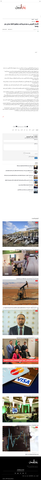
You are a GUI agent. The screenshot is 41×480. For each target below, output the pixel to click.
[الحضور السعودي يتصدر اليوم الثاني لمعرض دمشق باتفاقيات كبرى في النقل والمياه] (20, 275)
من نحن (34, 475)
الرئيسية (36, 19)
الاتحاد (30, 129)
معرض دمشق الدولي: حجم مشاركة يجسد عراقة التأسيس (25, 189)
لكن (24, 129)
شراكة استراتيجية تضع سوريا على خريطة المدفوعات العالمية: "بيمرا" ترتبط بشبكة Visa (26, 367)
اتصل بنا (23, 475)
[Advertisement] (20, 64)
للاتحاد (16, 129)
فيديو (27, 475)
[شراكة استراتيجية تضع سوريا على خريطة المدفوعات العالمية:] (20, 363)
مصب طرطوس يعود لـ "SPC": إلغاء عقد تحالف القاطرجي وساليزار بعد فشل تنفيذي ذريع (26, 249)
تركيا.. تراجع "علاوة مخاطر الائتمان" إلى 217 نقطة (31, 454)
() (25, 126)
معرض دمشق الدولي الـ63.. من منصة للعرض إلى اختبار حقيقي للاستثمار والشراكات (27, 425)
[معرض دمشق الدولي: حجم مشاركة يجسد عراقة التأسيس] (36, 192)
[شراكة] (20, 334)
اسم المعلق (36, 139)
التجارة (22, 129)
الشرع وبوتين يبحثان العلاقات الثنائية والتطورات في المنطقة (25, 165)
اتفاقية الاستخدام (31, 475)
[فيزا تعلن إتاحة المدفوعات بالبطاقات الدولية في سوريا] (36, 188)
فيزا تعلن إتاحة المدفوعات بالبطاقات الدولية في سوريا (26, 185)
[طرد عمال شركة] (36, 178)
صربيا (27, 129)
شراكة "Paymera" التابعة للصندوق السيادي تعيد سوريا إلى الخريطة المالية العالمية (27, 338)
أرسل (36, 158)
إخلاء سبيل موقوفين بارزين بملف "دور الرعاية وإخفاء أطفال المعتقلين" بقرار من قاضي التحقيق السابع (19, 170)
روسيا (19, 129)
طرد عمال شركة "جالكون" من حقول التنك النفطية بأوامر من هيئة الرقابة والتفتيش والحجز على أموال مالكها (18, 175)
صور (25, 475)
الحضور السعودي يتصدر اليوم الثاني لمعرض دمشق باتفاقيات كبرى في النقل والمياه (27, 278)
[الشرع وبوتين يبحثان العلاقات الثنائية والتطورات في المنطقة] (36, 168)
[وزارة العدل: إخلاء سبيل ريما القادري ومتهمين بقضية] (36, 183)
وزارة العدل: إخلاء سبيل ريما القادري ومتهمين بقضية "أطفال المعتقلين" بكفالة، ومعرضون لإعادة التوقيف (19, 180)
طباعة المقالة (4, 29)
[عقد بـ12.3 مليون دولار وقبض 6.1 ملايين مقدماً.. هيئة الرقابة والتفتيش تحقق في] (20, 304)
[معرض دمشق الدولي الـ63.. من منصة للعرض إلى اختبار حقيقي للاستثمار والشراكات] (20, 422)
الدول (13, 129)
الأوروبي (33, 129)
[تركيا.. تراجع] (20, 451)
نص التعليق (36, 143)
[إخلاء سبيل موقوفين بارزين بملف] (36, 173)
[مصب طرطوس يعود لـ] (20, 246)
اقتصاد (33, 19)
